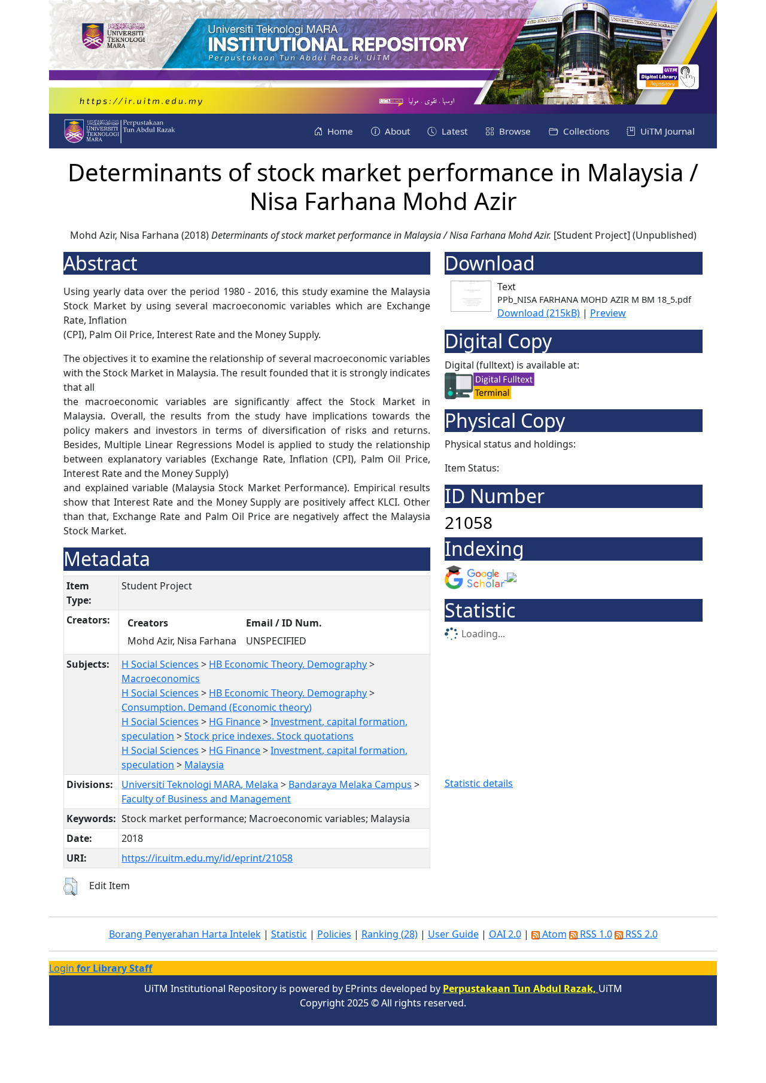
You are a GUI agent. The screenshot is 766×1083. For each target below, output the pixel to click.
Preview (608, 313)
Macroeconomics (160, 678)
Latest (453, 131)
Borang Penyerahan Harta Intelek (185, 934)
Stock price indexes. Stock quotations (269, 736)
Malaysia (204, 764)
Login (100, 968)
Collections (585, 131)
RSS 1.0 (594, 934)
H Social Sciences (160, 664)
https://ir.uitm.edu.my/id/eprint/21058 (207, 858)
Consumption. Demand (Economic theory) (216, 707)
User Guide (453, 934)
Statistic (289, 934)
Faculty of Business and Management (206, 798)
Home (339, 131)
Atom (553, 934)
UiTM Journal (666, 131)
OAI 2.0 (505, 934)
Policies (334, 934)
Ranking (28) (389, 934)
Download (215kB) (538, 313)
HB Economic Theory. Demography (288, 664)
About (396, 131)
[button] (70, 887)
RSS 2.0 (640, 934)
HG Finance (234, 721)
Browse (514, 131)
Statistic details (479, 783)
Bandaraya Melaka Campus (350, 784)
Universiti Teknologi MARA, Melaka (199, 784)
